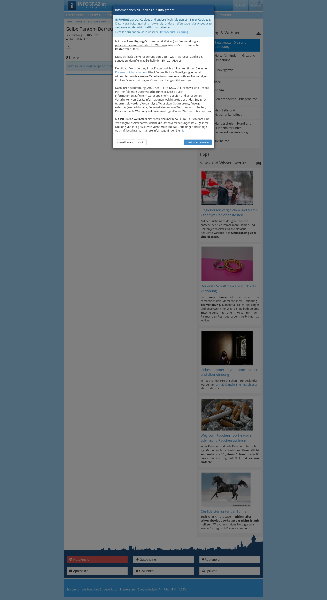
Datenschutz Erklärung (173, 32)
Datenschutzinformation (131, 72)
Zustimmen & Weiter (198, 142)
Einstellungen (125, 142)
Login (141, 142)
